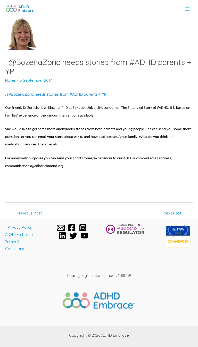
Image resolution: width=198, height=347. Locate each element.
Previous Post (27, 213)
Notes (10, 80)
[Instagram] (83, 228)
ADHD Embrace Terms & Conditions (19, 241)
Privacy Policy (19, 227)
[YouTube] (84, 236)
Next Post (174, 213)
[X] (73, 236)
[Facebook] (72, 228)
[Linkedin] (62, 236)
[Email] (61, 228)
